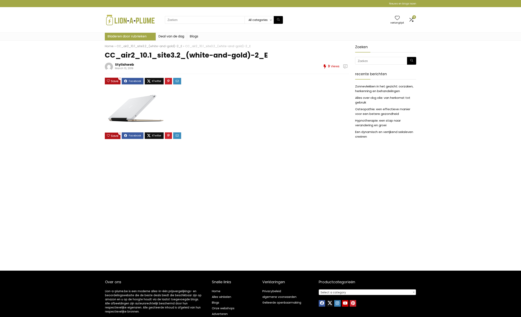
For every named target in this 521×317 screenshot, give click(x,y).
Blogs (194, 36)
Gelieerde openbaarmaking (281, 303)
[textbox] (367, 292)
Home (109, 46)
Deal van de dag (171, 36)
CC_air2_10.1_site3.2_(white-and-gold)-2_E (149, 46)
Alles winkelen (221, 297)
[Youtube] (345, 303)
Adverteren (220, 314)
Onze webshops (223, 308)
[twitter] (329, 303)
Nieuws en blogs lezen (402, 3)
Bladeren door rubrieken (127, 36)
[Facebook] (322, 303)
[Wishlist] (397, 18)
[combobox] (367, 292)
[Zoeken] (278, 20)
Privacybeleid (271, 291)
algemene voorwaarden (279, 297)
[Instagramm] (337, 303)
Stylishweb (124, 64)
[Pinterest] (353, 303)
